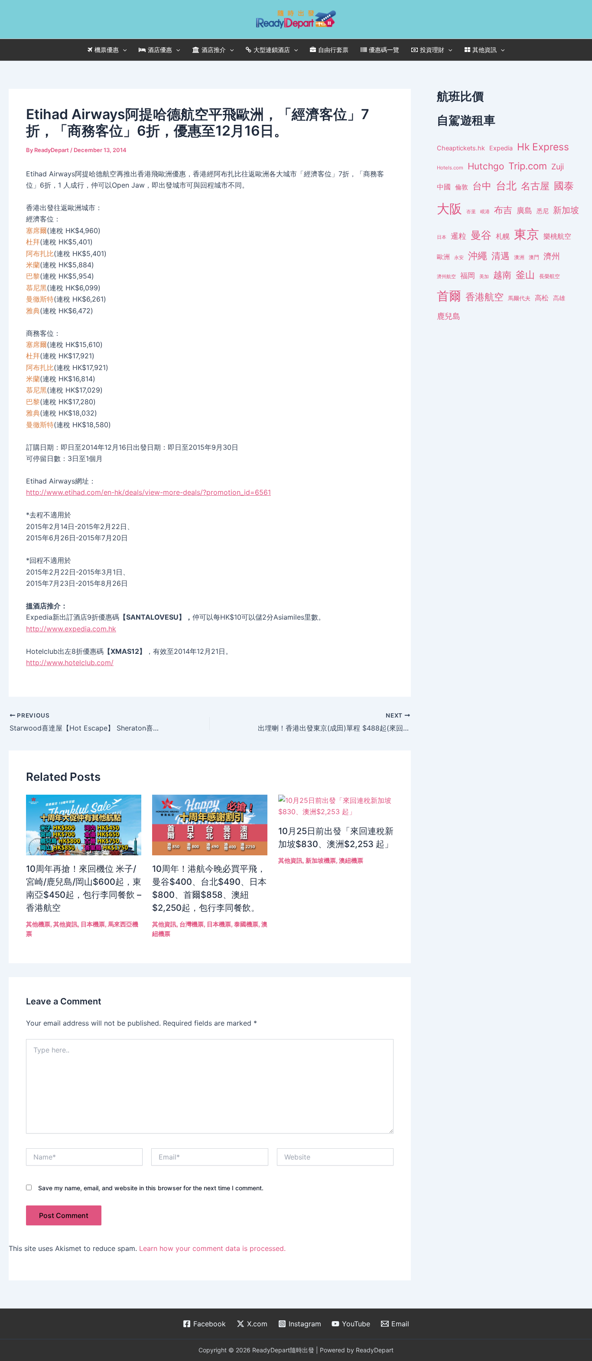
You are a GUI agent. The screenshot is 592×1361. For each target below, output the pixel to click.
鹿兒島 (448, 316)
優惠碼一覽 (384, 49)
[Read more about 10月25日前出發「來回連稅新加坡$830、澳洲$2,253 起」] (336, 805)
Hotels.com (450, 168)
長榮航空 (549, 276)
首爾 (449, 296)
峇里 (471, 211)
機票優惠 (106, 49)
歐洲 (443, 257)
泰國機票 (246, 924)
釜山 (525, 274)
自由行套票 (333, 49)
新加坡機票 (321, 860)
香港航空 (484, 296)
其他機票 (38, 924)
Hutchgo (486, 166)
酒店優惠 (160, 49)
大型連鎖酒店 (272, 49)
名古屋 (535, 186)
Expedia (501, 148)
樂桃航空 (557, 236)
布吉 (503, 209)
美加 (484, 276)
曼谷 (481, 235)
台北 (506, 185)
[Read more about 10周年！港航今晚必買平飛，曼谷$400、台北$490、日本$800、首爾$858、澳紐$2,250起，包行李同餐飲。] (209, 824)
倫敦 (461, 187)
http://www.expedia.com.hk (71, 628)
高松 (542, 298)
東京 (526, 234)
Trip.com (527, 166)
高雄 (559, 298)
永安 (459, 257)
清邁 (500, 255)
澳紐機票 (351, 860)
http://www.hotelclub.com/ (70, 662)
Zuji (557, 166)
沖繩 (477, 255)
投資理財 (432, 49)
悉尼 (543, 211)
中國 (444, 186)
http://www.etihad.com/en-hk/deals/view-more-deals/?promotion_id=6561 (148, 492)
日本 (441, 237)
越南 (502, 275)
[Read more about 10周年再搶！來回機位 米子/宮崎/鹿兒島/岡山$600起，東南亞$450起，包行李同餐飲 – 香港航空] (83, 824)
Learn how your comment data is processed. (212, 1248)
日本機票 (93, 924)
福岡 (467, 275)
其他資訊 (484, 49)
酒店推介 (214, 49)
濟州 (551, 256)
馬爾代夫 (519, 298)
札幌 (503, 236)
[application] (123, 50)
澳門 (534, 257)
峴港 (485, 211)
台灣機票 (191, 924)
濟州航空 (446, 276)
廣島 (524, 210)
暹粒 (458, 235)
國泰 (564, 186)
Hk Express (543, 147)
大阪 (449, 208)
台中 (481, 186)
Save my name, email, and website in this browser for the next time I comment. (150, 1188)
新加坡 (566, 210)
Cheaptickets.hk (461, 148)
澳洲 (519, 257)
